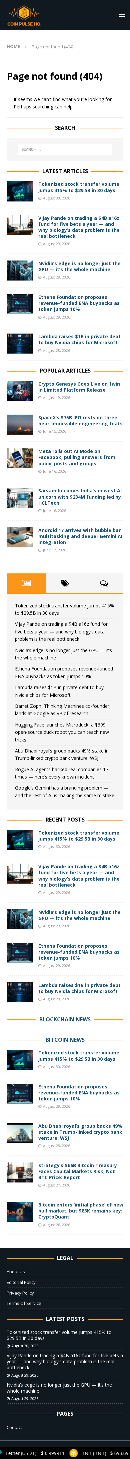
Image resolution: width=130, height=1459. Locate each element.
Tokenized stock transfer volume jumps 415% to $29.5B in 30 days (78, 187)
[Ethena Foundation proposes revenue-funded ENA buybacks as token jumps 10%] (20, 304)
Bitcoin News (65, 1039)
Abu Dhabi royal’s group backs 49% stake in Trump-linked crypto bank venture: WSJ (80, 1132)
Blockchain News (65, 1019)
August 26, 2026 (56, 1224)
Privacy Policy (20, 1293)
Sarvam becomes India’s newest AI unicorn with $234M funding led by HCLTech (80, 496)
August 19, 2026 (56, 397)
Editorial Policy (21, 1282)
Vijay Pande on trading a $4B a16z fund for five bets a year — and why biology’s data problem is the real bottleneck (79, 227)
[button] (120, 14)
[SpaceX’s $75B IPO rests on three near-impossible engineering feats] (20, 425)
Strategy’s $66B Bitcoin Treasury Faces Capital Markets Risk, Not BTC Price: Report (77, 1171)
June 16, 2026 (54, 471)
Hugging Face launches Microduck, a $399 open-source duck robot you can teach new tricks (62, 732)
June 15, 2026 (54, 431)
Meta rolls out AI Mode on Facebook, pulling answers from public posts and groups (76, 457)
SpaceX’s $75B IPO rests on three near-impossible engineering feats (80, 420)
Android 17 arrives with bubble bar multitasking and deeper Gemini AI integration (80, 536)
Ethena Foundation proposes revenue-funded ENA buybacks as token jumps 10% (79, 303)
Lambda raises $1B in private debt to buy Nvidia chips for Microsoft (79, 339)
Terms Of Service (24, 1303)
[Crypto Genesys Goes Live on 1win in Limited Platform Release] (20, 391)
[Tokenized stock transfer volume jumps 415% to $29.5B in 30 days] (20, 191)
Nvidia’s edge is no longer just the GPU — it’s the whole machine (79, 266)
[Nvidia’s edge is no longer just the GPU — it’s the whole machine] (20, 271)
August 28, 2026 (56, 350)
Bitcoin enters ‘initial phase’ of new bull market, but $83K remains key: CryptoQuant (80, 1210)
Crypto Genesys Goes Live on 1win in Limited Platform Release (79, 387)
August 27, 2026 (56, 1184)
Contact (14, 1427)
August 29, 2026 (56, 243)
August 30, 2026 (56, 197)
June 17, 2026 (54, 549)
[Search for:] (65, 149)
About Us (16, 1272)
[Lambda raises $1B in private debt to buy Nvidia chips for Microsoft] (20, 344)
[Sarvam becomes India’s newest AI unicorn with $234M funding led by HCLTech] (20, 498)
